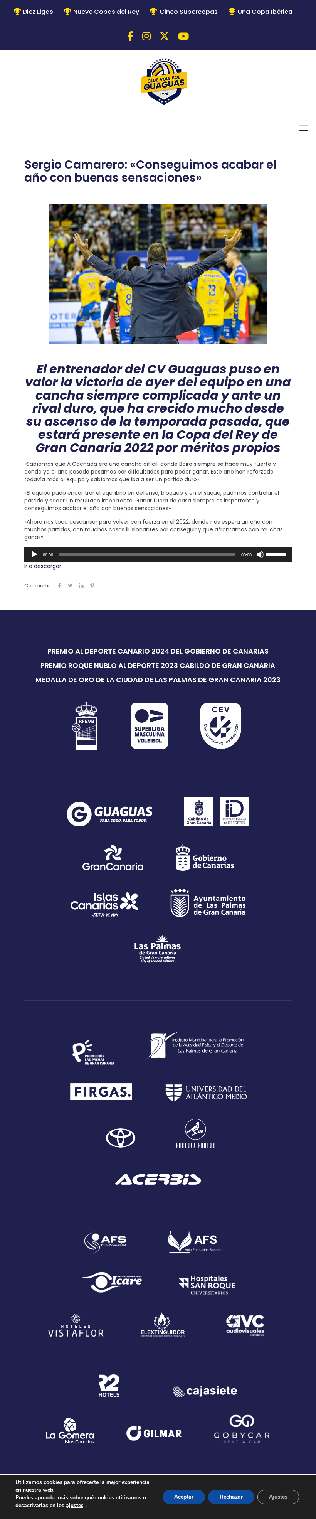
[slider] (277, 554)
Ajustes (278, 1496)
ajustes (75, 1505)
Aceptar (183, 1496)
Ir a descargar (42, 566)
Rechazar (231, 1496)
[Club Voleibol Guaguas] (164, 82)
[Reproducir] (34, 554)
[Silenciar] (260, 554)
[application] (158, 554)
